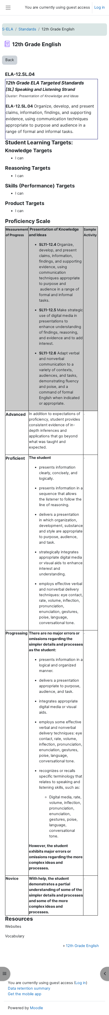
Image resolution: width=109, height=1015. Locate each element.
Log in (99, 7)
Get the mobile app (24, 994)
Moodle (36, 1008)
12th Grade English (82, 945)
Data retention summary (29, 988)
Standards (27, 29)
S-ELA (7, 29)
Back (9, 60)
